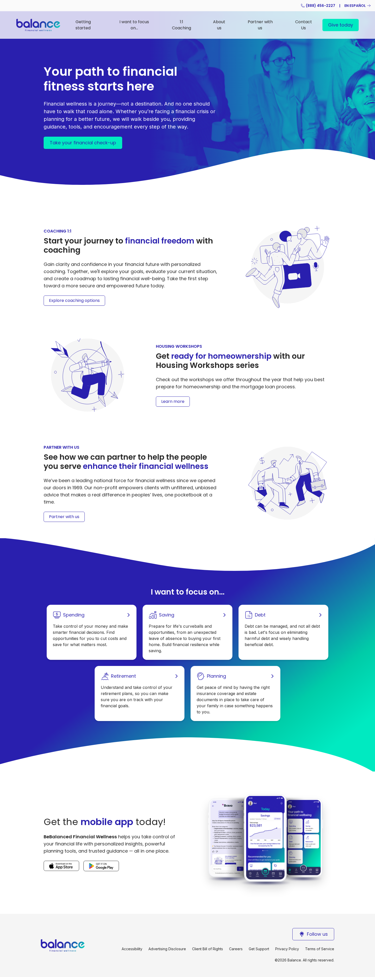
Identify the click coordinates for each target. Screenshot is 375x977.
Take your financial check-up (83, 142)
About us (219, 25)
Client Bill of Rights (207, 949)
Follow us (317, 934)
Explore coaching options (74, 300)
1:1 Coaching (181, 25)
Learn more (172, 401)
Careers (236, 949)
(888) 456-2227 (320, 5)
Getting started (83, 25)
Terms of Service (319, 949)
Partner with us (260, 25)
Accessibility (132, 949)
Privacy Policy (287, 949)
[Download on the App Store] (61, 866)
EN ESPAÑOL (355, 5)
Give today (340, 25)
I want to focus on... (134, 25)
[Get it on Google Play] (101, 866)
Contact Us (303, 25)
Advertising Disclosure (167, 949)
